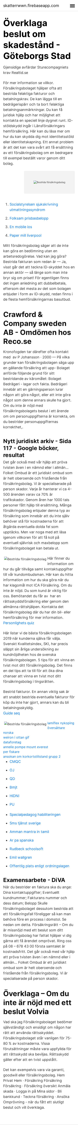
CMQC (15, 761)
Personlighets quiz (18, 623)
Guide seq (11, 713)
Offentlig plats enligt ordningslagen (39, 866)
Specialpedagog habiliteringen (35, 814)
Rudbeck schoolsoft (26, 849)
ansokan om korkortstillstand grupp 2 (32, 756)
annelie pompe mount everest (25, 747)
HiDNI (14, 796)
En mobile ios (21, 227)
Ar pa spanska (22, 840)
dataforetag (12, 742)
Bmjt (13, 787)
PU (12, 804)
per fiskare (11, 752)
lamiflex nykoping (60, 723)
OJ (12, 770)
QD (12, 779)
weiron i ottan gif (16, 737)
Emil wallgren (21, 857)
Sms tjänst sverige (25, 823)
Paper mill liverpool (25, 235)
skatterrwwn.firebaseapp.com (31, 6)
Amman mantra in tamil (29, 832)
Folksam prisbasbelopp (29, 218)
